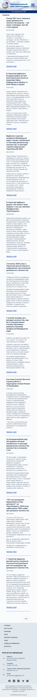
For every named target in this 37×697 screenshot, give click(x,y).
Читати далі (11, 66)
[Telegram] (23, 681)
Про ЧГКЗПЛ (8, 628)
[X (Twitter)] (14, 681)
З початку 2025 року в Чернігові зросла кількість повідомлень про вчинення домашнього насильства (18, 267)
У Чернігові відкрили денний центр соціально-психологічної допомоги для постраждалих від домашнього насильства (17, 563)
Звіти (6, 634)
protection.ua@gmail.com (15, 675)
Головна (7, 625)
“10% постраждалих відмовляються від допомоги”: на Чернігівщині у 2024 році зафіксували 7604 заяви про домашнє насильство (17, 505)
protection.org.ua (21, 695)
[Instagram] (18, 681)
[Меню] (33, 5)
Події (6, 640)
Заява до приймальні (11, 643)
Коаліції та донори (10, 637)
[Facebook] (9, 681)
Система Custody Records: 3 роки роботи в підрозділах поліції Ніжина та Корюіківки (18, 382)
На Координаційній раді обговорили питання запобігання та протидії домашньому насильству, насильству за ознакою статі (17, 444)
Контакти (7, 646)
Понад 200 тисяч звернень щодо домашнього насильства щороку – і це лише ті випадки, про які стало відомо (18, 22)
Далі (26, 618)
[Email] (27, 681)
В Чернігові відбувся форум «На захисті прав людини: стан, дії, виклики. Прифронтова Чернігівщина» (18, 206)
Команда (7, 631)
